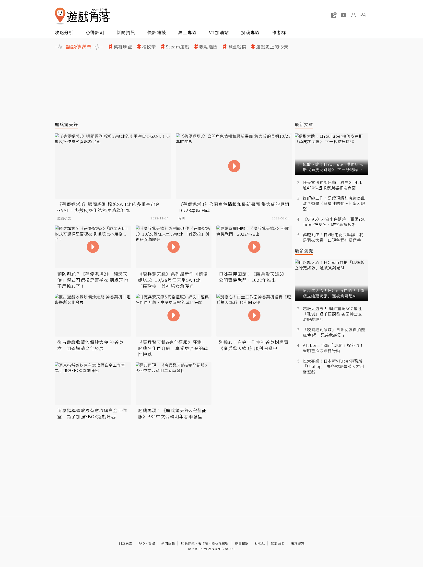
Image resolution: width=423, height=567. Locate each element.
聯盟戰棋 (237, 47)
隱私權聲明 (220, 543)
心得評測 (95, 32)
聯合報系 (241, 543)
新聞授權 (168, 543)
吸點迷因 (208, 47)
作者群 (279, 32)
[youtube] (344, 15)
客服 (151, 543)
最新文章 (304, 124)
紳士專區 (187, 32)
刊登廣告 (125, 543)
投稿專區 (250, 32)
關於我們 (278, 543)
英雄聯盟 (123, 47)
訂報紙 (260, 543)
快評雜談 (156, 32)
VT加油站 (219, 32)
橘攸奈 (149, 47)
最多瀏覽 (304, 251)
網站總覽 (298, 543)
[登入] (353, 15)
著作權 (203, 543)
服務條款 (188, 543)
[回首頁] (82, 16)
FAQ (142, 543)
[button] (363, 15)
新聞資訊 (126, 32)
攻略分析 (64, 32)
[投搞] (334, 15)
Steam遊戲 (177, 47)
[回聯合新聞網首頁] (60, 16)
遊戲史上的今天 (272, 47)
